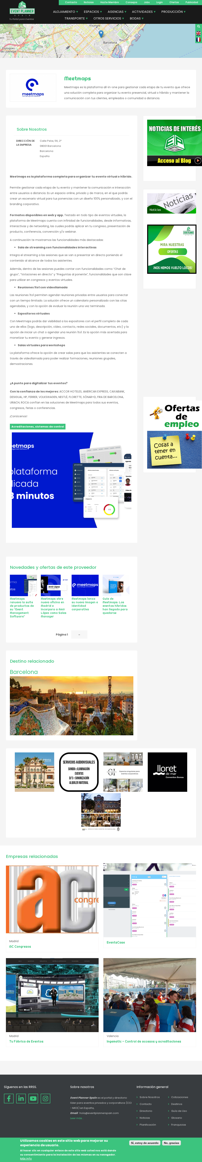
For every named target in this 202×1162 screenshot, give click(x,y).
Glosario (176, 1118)
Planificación (148, 1125)
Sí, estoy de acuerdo (145, 1142)
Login (159, 2)
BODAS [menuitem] (134, 19)
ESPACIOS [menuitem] (90, 12)
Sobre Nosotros (150, 1097)
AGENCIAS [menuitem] (114, 12)
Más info (26, 1159)
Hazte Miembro (109, 2)
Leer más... (77, 1118)
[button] (101, 34)
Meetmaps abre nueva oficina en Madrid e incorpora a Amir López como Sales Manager (53, 607)
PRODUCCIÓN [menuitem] (170, 12)
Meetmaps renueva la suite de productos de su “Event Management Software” (22, 607)
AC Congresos (20, 946)
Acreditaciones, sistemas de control (37, 426)
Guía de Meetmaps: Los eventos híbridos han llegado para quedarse (115, 606)
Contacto (71, 2)
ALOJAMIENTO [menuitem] (62, 12)
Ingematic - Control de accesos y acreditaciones (144, 1041)
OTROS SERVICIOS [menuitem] (106, 19)
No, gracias (171, 1142)
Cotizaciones (179, 1097)
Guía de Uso (179, 1111)
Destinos (176, 1104)
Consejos (131, 2)
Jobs (147, 2)
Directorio (146, 1111)
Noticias (89, 2)
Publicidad (192, 2)
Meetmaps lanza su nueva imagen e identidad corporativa (85, 604)
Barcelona (24, 672)
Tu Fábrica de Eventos (26, 1041)
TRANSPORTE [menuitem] (73, 19)
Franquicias (178, 1125)
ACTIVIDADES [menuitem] (141, 12)
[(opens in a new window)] (34, 791)
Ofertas (174, 2)
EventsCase (116, 942)
